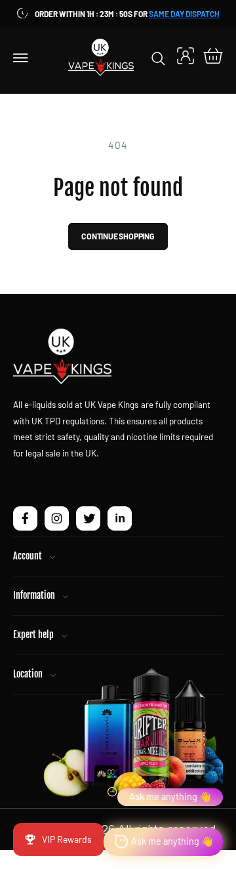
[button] (21, 57)
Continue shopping (118, 236)
